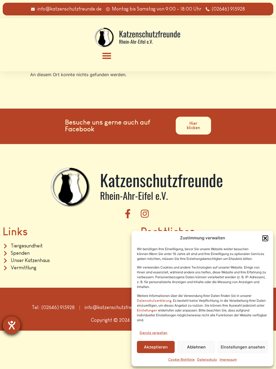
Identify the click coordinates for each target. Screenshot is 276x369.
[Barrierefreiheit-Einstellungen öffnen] (11, 325)
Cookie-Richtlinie (181, 359)
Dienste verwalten (153, 333)
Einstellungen (147, 310)
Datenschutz (207, 359)
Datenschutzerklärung (154, 301)
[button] (265, 238)
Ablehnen (196, 347)
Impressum (228, 359)
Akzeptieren (156, 347)
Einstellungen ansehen (243, 347)
